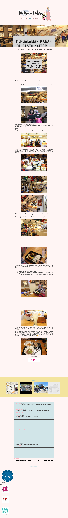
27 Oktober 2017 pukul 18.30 (20, 417)
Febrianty (34, 368)
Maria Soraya (18, 403)
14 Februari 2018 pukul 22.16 (20, 450)
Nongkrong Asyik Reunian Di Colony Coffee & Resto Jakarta (45, 461)
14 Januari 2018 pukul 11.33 (20, 429)
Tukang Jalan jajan (19, 409)
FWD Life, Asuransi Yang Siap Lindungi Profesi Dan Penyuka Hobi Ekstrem (23, 461)
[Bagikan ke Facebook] (31, 372)
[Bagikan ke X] (33, 372)
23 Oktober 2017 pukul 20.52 (20, 406)
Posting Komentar (17, 458)
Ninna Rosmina (18, 420)
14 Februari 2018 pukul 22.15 (20, 440)
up (66, 517)
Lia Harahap (18, 415)
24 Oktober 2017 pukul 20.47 (21, 412)
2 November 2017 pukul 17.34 (21, 422)
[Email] (35, 372)
